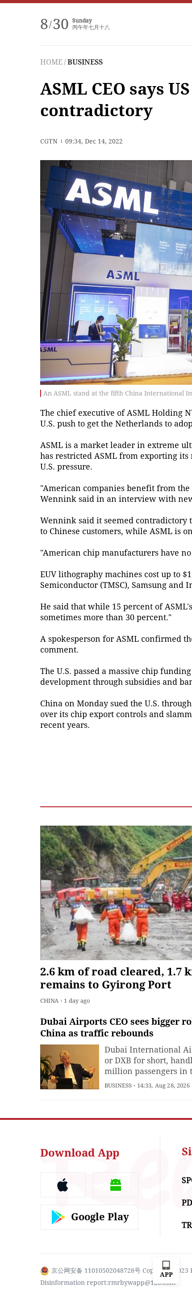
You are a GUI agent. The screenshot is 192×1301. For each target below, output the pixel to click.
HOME (51, 62)
